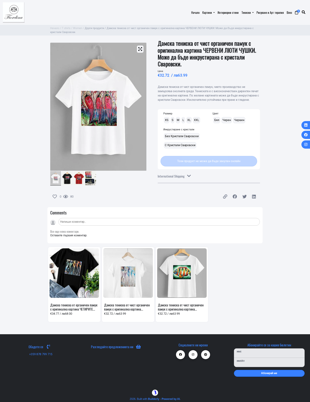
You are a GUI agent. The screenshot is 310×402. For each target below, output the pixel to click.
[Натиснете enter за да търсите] (303, 12)
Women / (78, 28)
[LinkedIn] (305, 125)
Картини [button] (207, 12)
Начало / (55, 28)
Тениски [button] (246, 12)
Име (239, 351)
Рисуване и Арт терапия (270, 12)
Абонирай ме (269, 373)
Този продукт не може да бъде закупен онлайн (208, 161)
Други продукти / (95, 28)
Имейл (241, 361)
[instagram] (305, 144)
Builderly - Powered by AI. (164, 398)
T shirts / (67, 28)
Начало (195, 12)
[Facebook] (305, 134)
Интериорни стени (228, 12)
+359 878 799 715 (40, 354)
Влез (289, 12)
